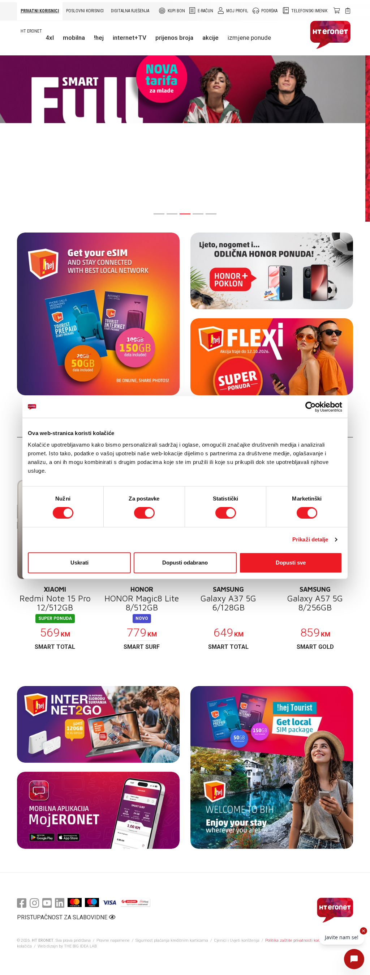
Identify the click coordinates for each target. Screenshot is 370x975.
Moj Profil (237, 10)
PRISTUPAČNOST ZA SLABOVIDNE (63, 917)
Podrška (269, 10)
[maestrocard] (92, 902)
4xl (50, 37)
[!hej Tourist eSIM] (98, 314)
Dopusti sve (291, 562)
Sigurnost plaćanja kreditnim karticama (172, 940)
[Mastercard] (75, 902)
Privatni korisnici (40, 10)
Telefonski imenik (309, 10)
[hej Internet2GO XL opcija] (98, 724)
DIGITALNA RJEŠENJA (130, 10)
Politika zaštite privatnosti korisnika (297, 940)
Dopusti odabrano (185, 562)
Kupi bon (176, 10)
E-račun (205, 10)
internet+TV (129, 37)
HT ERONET (31, 31)
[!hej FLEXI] (271, 356)
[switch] (144, 513)
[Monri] (135, 902)
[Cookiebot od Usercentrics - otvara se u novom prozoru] (310, 406)
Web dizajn (48, 946)
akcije (210, 37)
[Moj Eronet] (98, 810)
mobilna (74, 37)
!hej (99, 37)
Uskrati (79, 562)
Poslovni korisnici (85, 10)
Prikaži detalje (310, 539)
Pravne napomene (113, 940)
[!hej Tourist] (271, 767)
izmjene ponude (249, 37)
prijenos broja (174, 37)
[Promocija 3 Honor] (271, 271)
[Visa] (109, 902)
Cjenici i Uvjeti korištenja (236, 940)
